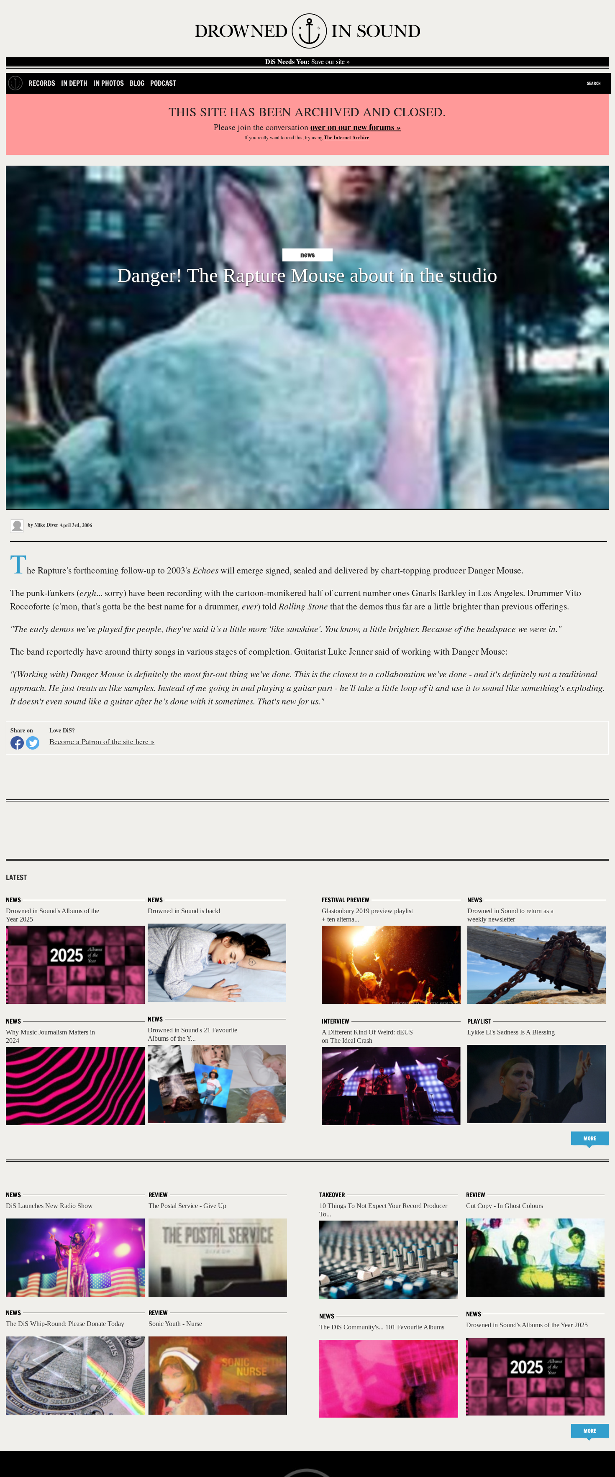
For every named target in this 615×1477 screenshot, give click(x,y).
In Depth (74, 83)
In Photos (108, 83)
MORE (590, 1138)
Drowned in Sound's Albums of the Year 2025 (527, 1325)
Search (594, 83)
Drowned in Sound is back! (184, 910)
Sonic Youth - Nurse (175, 1323)
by (42, 524)
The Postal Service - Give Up (187, 1205)
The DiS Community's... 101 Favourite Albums (381, 1327)
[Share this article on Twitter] (32, 743)
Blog (137, 83)
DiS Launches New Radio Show (49, 1205)
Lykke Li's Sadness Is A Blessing (511, 1032)
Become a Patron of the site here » (101, 741)
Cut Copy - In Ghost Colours (504, 1205)
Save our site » (307, 61)
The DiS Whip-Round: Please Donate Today (65, 1323)
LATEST (16, 878)
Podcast (163, 83)
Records (41, 83)
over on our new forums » (355, 127)
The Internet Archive (346, 137)
